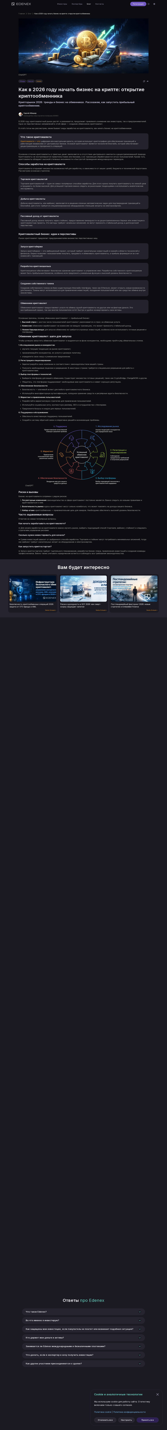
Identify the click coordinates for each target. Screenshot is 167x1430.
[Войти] (149, 4)
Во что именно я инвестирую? (42, 1320)
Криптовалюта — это (30, 141)
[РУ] (154, 4)
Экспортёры (77, 4)
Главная (22, 14)
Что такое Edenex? (36, 1312)
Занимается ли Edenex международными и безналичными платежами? (65, 1346)
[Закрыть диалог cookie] (157, 1394)
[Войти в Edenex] (149, 4)
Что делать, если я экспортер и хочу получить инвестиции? (59, 1355)
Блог (89, 4)
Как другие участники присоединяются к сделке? (54, 1363)
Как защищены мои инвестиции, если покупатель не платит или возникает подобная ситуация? (79, 1329)
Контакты (99, 4)
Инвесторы (62, 4)
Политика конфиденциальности (129, 1412)
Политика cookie (102, 1412)
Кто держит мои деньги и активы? (45, 1337)
